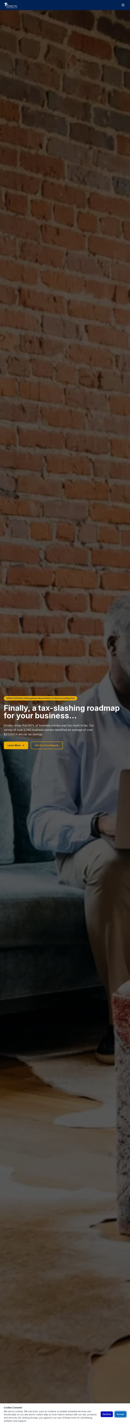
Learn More (14, 745)
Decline (107, 1414)
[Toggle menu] (123, 5)
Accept (120, 1414)
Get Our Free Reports (47, 745)
